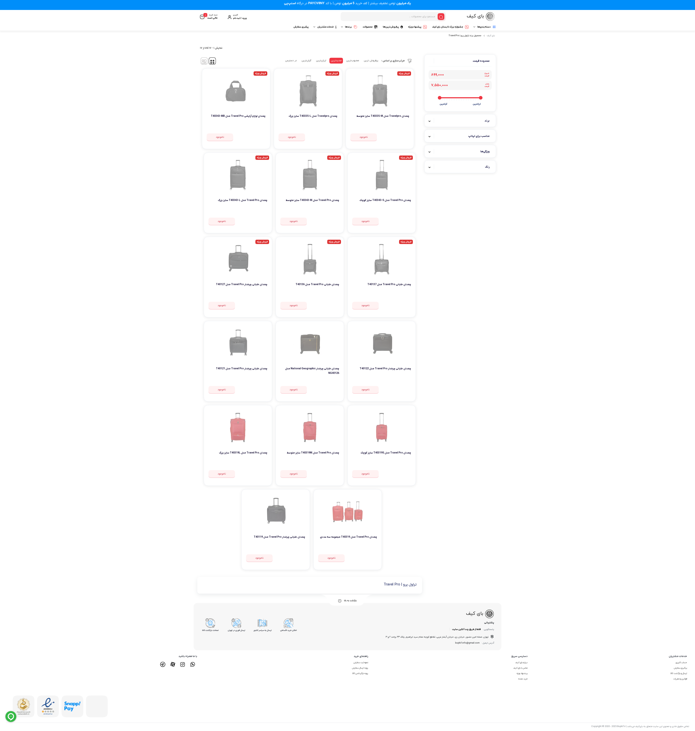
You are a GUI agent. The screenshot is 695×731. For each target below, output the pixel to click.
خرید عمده (523, 678)
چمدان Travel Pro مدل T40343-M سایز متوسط (312, 200)
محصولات (367, 26)
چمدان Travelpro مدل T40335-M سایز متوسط (383, 116)
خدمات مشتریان (325, 26)
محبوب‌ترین (352, 60)
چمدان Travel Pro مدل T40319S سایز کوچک (386, 453)
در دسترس (291, 60)
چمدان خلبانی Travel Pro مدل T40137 (389, 284)
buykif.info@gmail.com (467, 642)
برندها (348, 26)
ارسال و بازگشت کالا (678, 673)
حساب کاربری (681, 662)
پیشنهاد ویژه (414, 26)
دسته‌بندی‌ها (484, 26)
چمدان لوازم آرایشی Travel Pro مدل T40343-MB (238, 116)
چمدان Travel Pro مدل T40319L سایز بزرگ (243, 453)
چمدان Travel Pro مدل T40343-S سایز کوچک (385, 200)
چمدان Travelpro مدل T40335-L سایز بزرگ (313, 116)
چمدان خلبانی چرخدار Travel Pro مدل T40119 (279, 537)
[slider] (481, 98)
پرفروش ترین (371, 60)
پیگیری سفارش (301, 26)
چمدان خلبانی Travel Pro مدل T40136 (317, 284)
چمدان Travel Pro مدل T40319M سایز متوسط (313, 453)
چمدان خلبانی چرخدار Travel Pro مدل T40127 (241, 284)
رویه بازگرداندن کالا (360, 673)
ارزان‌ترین (321, 60)
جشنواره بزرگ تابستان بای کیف (447, 26)
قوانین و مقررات (680, 678)
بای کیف (491, 35)
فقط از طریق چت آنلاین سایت (466, 629)
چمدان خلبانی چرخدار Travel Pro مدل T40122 (385, 368)
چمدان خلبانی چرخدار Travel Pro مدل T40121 (241, 368)
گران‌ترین (306, 60)
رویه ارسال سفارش (360, 668)
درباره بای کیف (521, 662)
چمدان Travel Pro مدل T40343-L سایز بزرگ (242, 200)
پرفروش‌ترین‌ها (391, 26)
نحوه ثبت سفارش (360, 662)
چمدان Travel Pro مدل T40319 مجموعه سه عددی (348, 537)
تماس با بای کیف (520, 668)
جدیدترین (336, 60)
